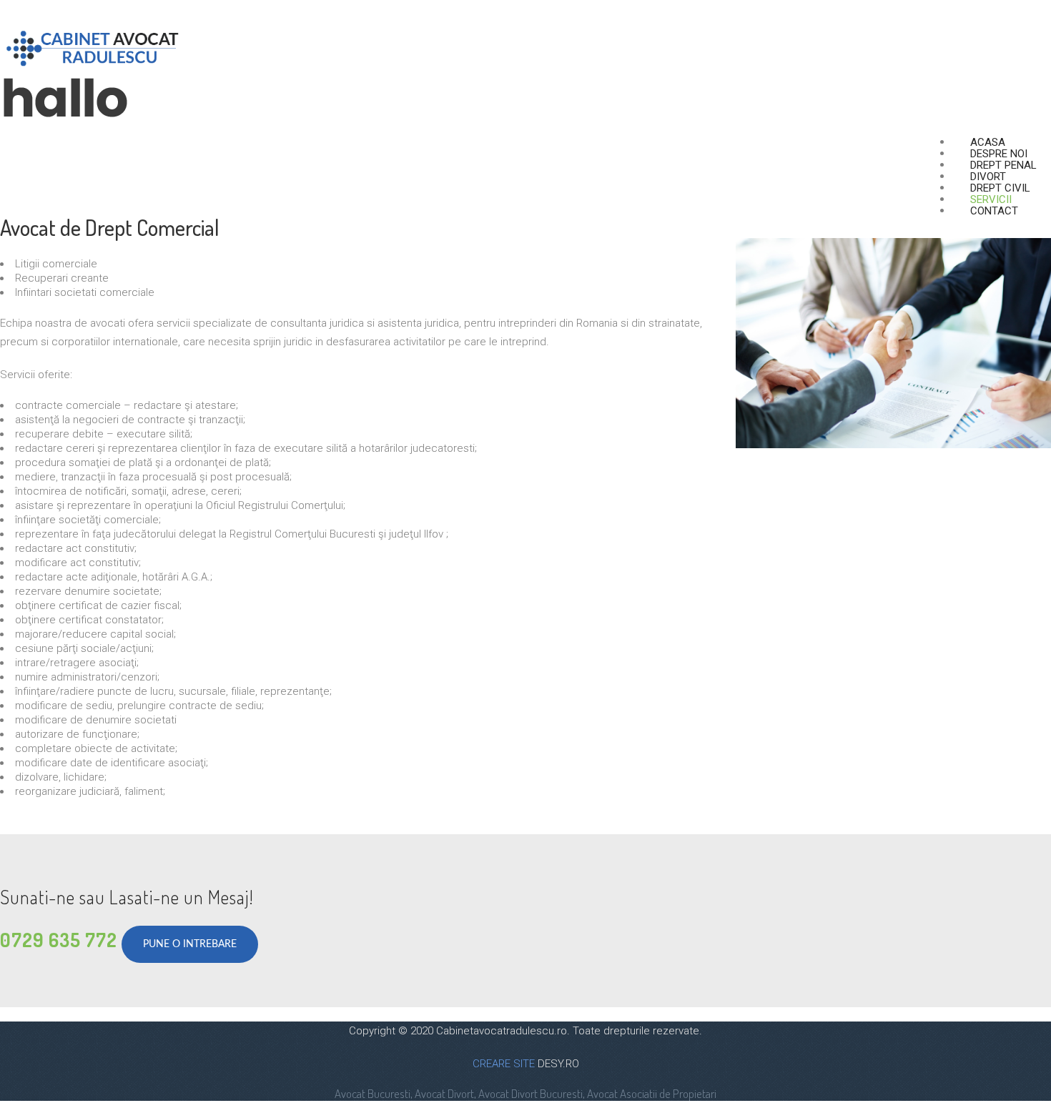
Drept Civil (1000, 188)
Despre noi (998, 153)
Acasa (987, 142)
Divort (988, 176)
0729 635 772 (58, 939)
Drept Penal (1003, 165)
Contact (994, 210)
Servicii (991, 199)
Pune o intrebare (190, 944)
